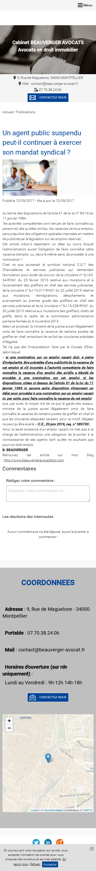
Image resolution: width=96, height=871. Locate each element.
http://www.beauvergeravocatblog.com (34, 460)
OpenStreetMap (53, 810)
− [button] (9, 728)
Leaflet (35, 810)
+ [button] (9, 721)
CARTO (87, 810)
